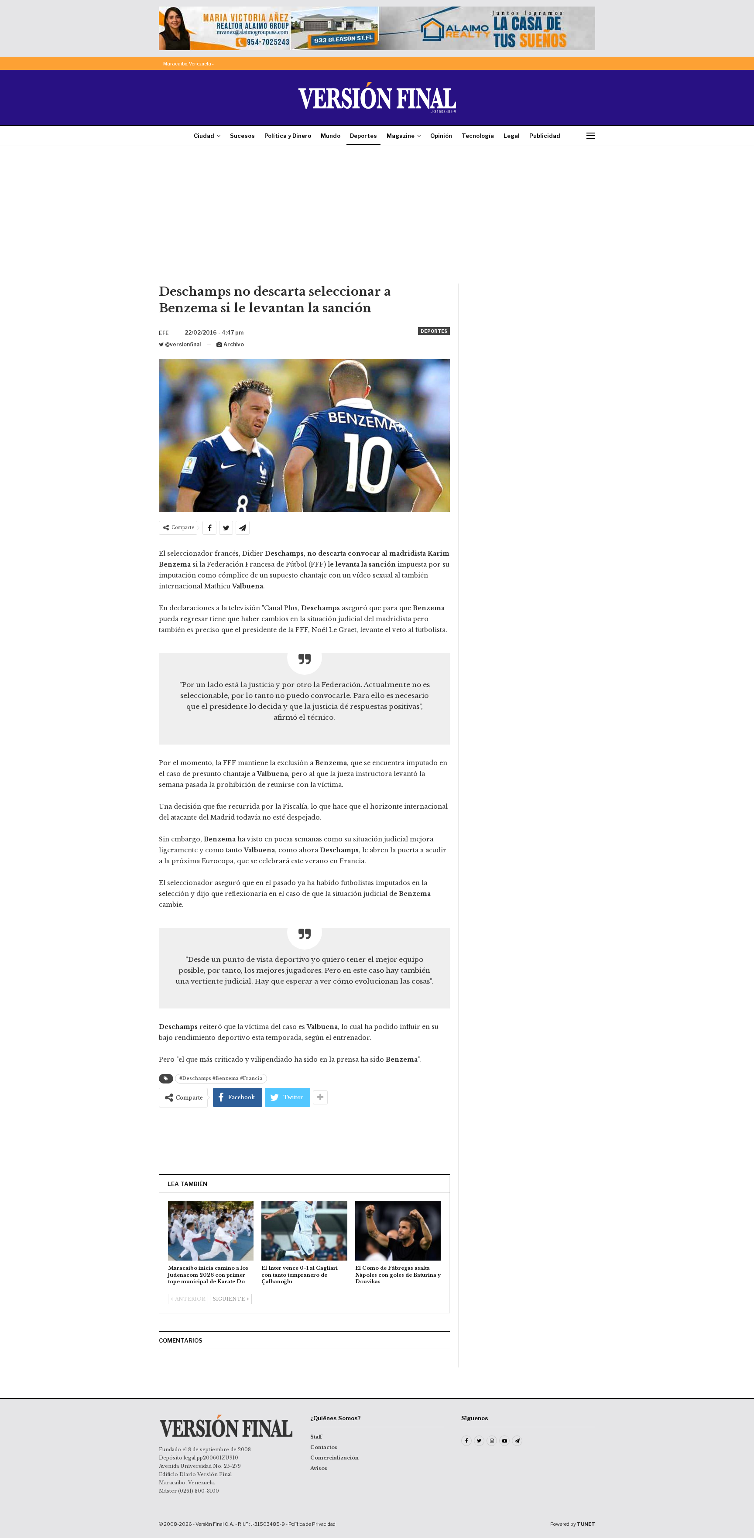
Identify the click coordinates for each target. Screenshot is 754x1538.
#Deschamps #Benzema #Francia (221, 1078)
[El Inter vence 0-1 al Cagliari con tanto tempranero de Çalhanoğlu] (304, 1231)
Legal (512, 135)
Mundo (330, 135)
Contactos (323, 1447)
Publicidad (544, 135)
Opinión (441, 135)
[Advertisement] (377, 218)
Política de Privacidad (312, 1524)
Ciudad (204, 135)
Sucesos (242, 135)
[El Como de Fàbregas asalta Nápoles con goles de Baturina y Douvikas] (398, 1231)
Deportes (363, 135)
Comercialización (334, 1458)
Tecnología (478, 135)
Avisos (318, 1468)
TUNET (586, 1524)
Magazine (401, 135)
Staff (316, 1437)
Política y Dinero (287, 135)
